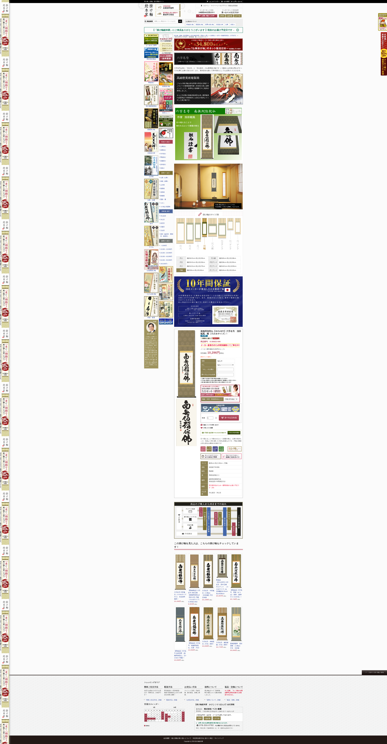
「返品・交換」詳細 (232, 700)
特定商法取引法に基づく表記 (203, 738)
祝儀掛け (163, 161)
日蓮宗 (162, 227)
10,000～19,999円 (166, 249)
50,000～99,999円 (166, 260)
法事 (226, 24)
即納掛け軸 (190, 24)
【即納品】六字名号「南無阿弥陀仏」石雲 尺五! (194, 645)
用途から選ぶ (205, 35)
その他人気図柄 (165, 206)
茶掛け (162, 168)
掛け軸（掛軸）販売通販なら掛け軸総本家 (186, 35)
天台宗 (162, 230)
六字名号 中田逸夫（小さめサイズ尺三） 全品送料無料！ (180, 595)
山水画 (162, 185)
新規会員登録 (233, 5)
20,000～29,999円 (166, 253)
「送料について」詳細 (212, 700)
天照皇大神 (219, 24)
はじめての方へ (214, 1)
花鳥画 (162, 192)
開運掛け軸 (199, 24)
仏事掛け (163, 146)
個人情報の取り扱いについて (181, 738)
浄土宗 (162, 219)
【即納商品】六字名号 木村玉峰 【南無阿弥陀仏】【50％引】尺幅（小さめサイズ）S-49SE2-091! (194, 596)
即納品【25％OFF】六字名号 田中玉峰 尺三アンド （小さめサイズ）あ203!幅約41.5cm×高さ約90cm (222, 586)
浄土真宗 (163, 216)
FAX (222, 16)
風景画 (162, 188)
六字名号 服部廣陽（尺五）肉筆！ (222, 644)
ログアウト (223, 5)
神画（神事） (164, 181)
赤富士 (232, 24)
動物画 (162, 196)
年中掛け (163, 153)
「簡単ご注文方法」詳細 (153, 700)
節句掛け (163, 164)
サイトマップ (219, 738)
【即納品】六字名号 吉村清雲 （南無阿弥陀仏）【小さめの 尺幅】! (180, 654)
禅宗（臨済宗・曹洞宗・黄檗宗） (166, 235)
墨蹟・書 (163, 199)
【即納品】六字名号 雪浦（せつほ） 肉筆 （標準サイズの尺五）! (236, 593)
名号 (218, 35)
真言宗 (162, 223)
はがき (229, 16)
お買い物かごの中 (208, 16)
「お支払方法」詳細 (192, 700)
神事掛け (163, 150)
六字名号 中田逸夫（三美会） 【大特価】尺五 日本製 (208, 594)
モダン (162, 203)
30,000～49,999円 (166, 256)
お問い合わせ (237, 1)
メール (238, 16)
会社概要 (227, 1)
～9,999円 (163, 245)
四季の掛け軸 (209, 24)
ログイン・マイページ (210, 5)
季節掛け (163, 157)
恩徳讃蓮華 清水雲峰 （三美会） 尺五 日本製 (236, 646)
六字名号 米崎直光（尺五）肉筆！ (208, 643)
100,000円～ (164, 264)
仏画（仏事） (164, 177)
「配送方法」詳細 (171, 700)
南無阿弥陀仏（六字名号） (229, 35)
